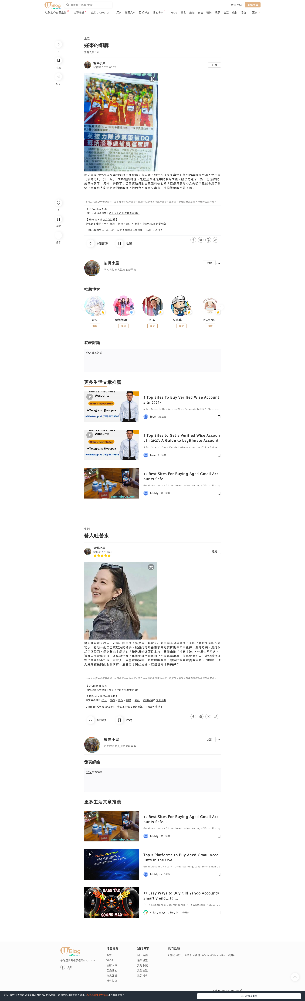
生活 (226, 12)
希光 (95, 320)
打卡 (104, 223)
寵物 (234, 12)
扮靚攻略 (148, 223)
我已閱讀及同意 (249, 996)
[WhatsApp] (58, 252)
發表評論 (94, 352)
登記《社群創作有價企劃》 (124, 213)
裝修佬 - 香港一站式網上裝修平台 (181, 320)
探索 (119, 12)
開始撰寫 (252, 5)
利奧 (152, 320)
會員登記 (236, 5)
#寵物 (171, 955)
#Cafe (205, 955)
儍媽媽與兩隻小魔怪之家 (123, 320)
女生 (200, 12)
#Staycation (218, 955)
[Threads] (58, 261)
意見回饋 (111, 975)
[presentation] (84, 307)
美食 (183, 12)
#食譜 (196, 955)
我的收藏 (142, 965)
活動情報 (161, 223)
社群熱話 (79, 12)
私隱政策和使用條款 (97, 994)
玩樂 (209, 12)
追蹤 (214, 65)
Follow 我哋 (153, 230)
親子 (217, 12)
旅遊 (192, 12)
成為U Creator (100, 12)
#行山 (179, 955)
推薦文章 (130, 12)
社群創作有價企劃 (56, 12)
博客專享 (158, 12)
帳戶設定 (142, 960)
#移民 (231, 955)
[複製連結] (58, 270)
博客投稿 (111, 980)
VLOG (173, 12)
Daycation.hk (210, 320)
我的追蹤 (142, 970)
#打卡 (188, 955)
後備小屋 (99, 63)
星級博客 (144, 12)
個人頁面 (142, 955)
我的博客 (142, 975)
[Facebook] (58, 243)
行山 (243, 12)
